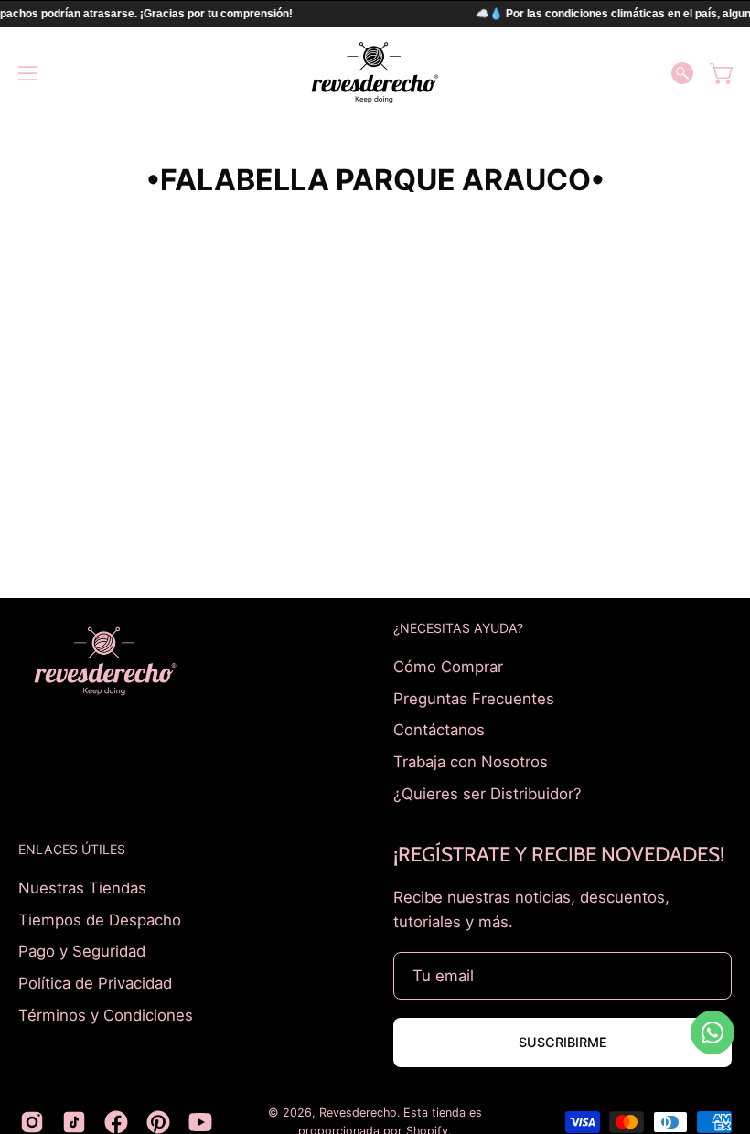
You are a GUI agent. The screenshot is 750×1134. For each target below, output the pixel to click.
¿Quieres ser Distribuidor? (487, 793)
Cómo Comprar (448, 667)
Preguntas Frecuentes (473, 698)
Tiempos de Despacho (99, 920)
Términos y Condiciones (105, 1014)
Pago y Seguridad (81, 951)
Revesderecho (358, 1112)
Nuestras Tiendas (82, 888)
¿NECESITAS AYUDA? (458, 628)
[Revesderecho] (375, 72)
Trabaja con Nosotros (470, 761)
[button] (682, 73)
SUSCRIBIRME (563, 1042)
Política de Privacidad (95, 983)
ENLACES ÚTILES (71, 849)
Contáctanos (439, 730)
